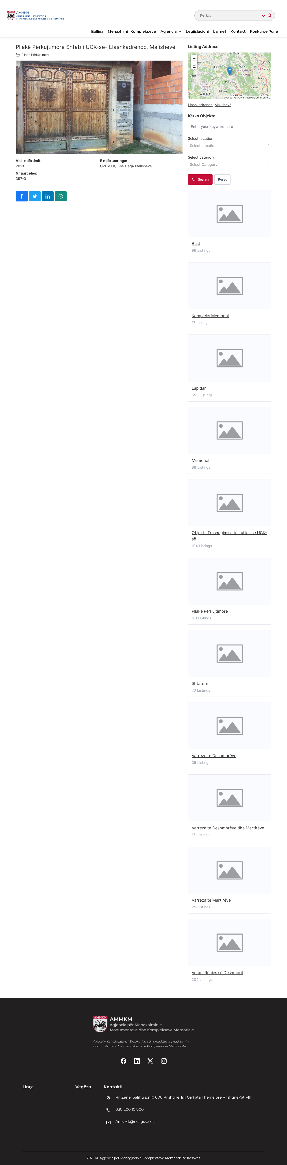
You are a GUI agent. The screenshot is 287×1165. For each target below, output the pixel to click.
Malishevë (223, 105)
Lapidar (199, 388)
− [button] (194, 65)
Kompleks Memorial (210, 315)
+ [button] (194, 58)
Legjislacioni (197, 31)
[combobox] (229, 145)
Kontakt (238, 31)
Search (203, 179)
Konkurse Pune (264, 31)
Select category (201, 157)
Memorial (200, 460)
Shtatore (200, 683)
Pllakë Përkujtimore (36, 55)
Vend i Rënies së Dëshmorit (217, 972)
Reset (222, 179)
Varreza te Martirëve (211, 900)
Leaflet (228, 97)
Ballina (97, 31)
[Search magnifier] (270, 15)
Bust (196, 243)
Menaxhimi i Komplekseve (132, 31)
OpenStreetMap (246, 97)
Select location (200, 138)
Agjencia (169, 31)
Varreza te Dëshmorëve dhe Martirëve (228, 828)
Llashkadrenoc (200, 105)
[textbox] (229, 145)
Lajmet (219, 31)
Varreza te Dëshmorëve (214, 755)
